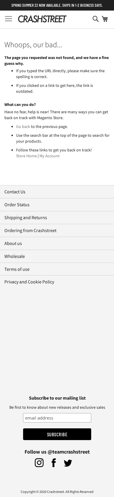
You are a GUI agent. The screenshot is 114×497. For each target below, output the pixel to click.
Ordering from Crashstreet (30, 230)
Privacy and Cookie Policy (29, 282)
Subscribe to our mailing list (57, 398)
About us (13, 243)
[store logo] (42, 19)
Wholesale (14, 256)
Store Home (26, 155)
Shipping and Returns (25, 217)
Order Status (17, 204)
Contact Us (14, 192)
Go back (23, 126)
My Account (49, 155)
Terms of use (17, 269)
